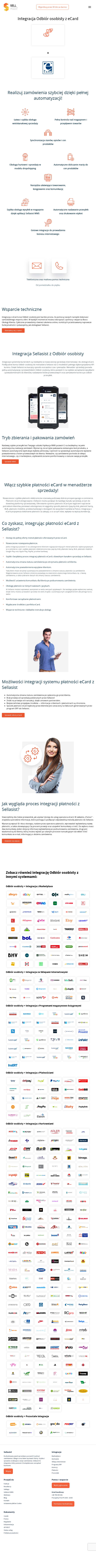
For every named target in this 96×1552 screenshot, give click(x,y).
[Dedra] (41, 1183)
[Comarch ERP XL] (27, 1022)
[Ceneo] (13, 1424)
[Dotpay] (27, 1080)
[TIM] (83, 1338)
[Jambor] (83, 1235)
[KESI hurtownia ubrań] (69, 1244)
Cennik (6, 1516)
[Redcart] (83, 988)
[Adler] (55, 1131)
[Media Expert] (13, 937)
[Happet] (13, 1227)
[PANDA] (41, 1304)
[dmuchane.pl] (83, 1183)
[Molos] (13, 1287)
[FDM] (55, 1209)
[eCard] (13, 1098)
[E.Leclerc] (27, 946)
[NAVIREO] (27, 1013)
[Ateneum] (83, 1140)
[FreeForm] (13, 1218)
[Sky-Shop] (13, 997)
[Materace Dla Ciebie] (83, 1270)
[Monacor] (27, 1287)
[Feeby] (55, 1373)
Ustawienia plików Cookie (13, 1503)
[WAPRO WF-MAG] (13, 1013)
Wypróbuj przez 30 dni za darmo (52, 7)
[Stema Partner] (27, 1338)
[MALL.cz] (83, 929)
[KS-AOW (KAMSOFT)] (13, 1031)
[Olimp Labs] (55, 1296)
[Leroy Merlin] (27, 929)
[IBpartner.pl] (27, 1390)
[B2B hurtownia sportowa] (41, 1149)
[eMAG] (41, 903)
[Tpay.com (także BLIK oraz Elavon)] (13, 1080)
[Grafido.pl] (55, 1424)
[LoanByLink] (13, 1115)
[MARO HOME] (69, 1270)
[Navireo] (69, 1048)
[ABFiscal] (55, 1432)
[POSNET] (69, 1424)
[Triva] (55, 1039)
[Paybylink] (83, 1106)
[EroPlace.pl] (41, 1201)
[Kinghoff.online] (83, 1244)
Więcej (8, 1471)
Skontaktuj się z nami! (13, 330)
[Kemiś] (55, 1244)
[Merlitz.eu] (83, 1278)
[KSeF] (83, 1048)
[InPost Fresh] (55, 903)
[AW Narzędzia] (27, 1149)
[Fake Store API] (41, 1399)
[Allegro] (13, 894)
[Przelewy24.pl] (69, 1080)
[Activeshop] (41, 1131)
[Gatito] (69, 1373)
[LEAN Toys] (83, 1252)
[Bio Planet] (27, 1373)
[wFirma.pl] (41, 1013)
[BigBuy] (69, 1157)
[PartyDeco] (83, 1304)
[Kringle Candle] (27, 1382)
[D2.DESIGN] (83, 1175)
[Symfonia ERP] (41, 1039)
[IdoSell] (69, 980)
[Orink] (83, 1296)
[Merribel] (83, 1399)
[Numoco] (41, 1296)
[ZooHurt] (41, 1364)
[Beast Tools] (13, 1157)
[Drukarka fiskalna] (83, 1424)
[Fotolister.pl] (41, 1424)
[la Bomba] (27, 1252)
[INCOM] (55, 1235)
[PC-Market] (41, 1031)
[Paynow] (83, 1098)
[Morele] (69, 911)
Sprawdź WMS (10, 461)
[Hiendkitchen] (13, 1382)
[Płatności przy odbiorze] (27, 1106)
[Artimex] (55, 1140)
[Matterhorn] (13, 1278)
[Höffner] (55, 946)
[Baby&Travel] (69, 1149)
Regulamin (7, 1522)
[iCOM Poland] (13, 1235)
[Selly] (55, 997)
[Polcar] (41, 1313)
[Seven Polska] (13, 1330)
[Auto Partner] (13, 1149)
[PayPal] (55, 1080)
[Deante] (27, 1183)
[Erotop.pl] (55, 1201)
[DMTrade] (69, 1183)
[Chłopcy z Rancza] (55, 1175)
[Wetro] (55, 1356)
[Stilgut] (41, 1338)
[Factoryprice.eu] (41, 1373)
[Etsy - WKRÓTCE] (69, 920)
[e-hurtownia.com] (41, 1192)
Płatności (55, 1470)
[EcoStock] (69, 1192)
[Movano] (69, 1287)
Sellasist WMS (8, 1492)
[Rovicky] (69, 1321)
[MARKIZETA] (55, 1270)
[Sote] (41, 997)
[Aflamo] (13, 1390)
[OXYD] (27, 1304)
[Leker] (27, 1261)
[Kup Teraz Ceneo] (13, 903)
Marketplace (56, 1456)
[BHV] (13, 955)
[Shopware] (41, 988)
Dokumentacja (9, 1524)
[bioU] (41, 1166)
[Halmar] (83, 1218)
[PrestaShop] (41, 980)
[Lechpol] (13, 1261)
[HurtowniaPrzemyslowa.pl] (83, 1227)
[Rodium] (55, 1321)
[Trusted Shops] (41, 1432)
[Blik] (55, 1089)
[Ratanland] (55, 1390)
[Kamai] (41, 1244)
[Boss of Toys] (83, 1166)
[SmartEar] (41, 1330)
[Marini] (41, 1270)
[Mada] (13, 1270)
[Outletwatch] (13, 1304)
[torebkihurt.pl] (69, 1390)
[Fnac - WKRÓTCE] (13, 963)
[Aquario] (41, 1140)
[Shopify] (69, 988)
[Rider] (41, 1321)
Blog (5, 1498)
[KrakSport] (13, 1252)
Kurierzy (55, 1467)
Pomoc (6, 1519)
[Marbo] (27, 1270)
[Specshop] (13, 1399)
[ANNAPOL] (13, 1140)
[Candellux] (27, 1175)
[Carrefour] (69, 937)
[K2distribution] (27, 1244)
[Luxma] (83, 1261)
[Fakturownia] (69, 1039)
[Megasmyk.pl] (69, 1278)
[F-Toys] (13, 1209)
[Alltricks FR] (27, 955)
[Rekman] (83, 1382)
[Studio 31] (55, 1338)
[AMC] (83, 1131)
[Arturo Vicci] (69, 1140)
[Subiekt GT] (69, 1013)
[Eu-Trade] (69, 1201)
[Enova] (83, 1022)
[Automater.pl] (13, 1432)
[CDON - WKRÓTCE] (41, 963)
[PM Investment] (27, 1313)
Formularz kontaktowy (63, 1504)
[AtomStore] (27, 997)
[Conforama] (55, 937)
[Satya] (83, 1321)
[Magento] (27, 980)
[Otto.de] (69, 903)
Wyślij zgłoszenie (61, 1485)
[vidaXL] (83, 1347)
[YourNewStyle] (13, 1364)
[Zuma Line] (27, 1399)
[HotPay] (41, 1089)
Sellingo (6, 1489)
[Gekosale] (13, 988)
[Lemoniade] (41, 1261)
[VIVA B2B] (13, 1356)
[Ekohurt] (13, 1201)
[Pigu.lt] (55, 911)
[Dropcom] (27, 1192)
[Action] (27, 1131)
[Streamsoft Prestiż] (83, 1031)
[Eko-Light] (83, 1192)
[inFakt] (83, 1039)
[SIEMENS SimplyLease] (13, 1089)
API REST (7, 1527)
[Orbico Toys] (69, 1296)
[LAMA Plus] (41, 1252)
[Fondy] (41, 1098)
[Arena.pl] (41, 894)
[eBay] (27, 894)
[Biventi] (55, 1166)
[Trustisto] (27, 1432)
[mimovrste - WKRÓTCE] (69, 963)
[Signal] (27, 1330)
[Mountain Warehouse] (41, 955)
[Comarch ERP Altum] (69, 1022)
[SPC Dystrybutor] (13, 1338)
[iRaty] (69, 1106)
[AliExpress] (27, 920)
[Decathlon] (27, 911)
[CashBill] (83, 1089)
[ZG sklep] (27, 1364)
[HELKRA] (27, 1227)
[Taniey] (69, 929)
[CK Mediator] (41, 1408)
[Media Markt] (41, 929)
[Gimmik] (55, 1218)
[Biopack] (27, 1166)
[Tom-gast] (27, 1347)
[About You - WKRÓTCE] (55, 963)
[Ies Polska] (27, 1235)
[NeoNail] (27, 1296)
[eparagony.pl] (27, 1048)
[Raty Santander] (83, 1080)
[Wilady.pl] (69, 1356)
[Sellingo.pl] (13, 980)
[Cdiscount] (83, 920)
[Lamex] (55, 1252)
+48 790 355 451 (57, 1495)
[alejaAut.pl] (69, 1364)
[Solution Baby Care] (55, 1330)
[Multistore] (83, 1287)
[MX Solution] (41, 1278)
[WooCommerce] (55, 980)
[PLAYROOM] (13, 1313)
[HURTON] (13, 1408)
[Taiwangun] (69, 1338)
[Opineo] (27, 1424)
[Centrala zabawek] (41, 1175)
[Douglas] (55, 920)
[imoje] (55, 1098)
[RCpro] (69, 1313)
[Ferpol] (55, 1183)
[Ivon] (69, 1235)
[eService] (27, 1098)
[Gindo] (55, 1408)
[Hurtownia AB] (55, 1227)
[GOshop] (69, 997)
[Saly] (27, 988)
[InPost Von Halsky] (55, 955)
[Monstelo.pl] (41, 1287)
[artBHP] (13, 1373)
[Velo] (69, 1347)
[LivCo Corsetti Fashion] (55, 1261)
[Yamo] (83, 1356)
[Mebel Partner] (55, 1278)
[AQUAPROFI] (27, 1408)
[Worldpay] (27, 1089)
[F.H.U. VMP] (27, 1209)
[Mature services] (27, 1278)
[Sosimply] (83, 1330)
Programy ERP (57, 1464)
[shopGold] (55, 988)
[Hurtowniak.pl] (69, 1227)
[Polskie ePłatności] (13, 1106)
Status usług (8, 1530)
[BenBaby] (55, 1157)
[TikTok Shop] (69, 955)
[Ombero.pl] (55, 1382)
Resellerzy (7, 1486)
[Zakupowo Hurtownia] (55, 1399)
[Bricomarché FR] (83, 946)
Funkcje (6, 1484)
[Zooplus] (69, 946)
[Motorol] (55, 1287)
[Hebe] (41, 920)
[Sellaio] (83, 997)
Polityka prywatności (11, 1533)
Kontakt (6, 1501)
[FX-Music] (27, 1218)
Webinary (7, 1495)
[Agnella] (55, 1364)
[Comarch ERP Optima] (13, 1022)
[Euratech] (83, 1201)
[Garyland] (41, 1218)
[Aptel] (27, 1140)
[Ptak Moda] (55, 1313)
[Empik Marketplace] (69, 894)
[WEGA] (41, 1356)
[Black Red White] (13, 920)
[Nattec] (13, 1296)
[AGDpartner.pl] (69, 1131)
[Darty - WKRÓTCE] (27, 963)
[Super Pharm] (13, 946)
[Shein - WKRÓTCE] (83, 955)
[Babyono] (83, 1149)
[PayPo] (41, 1106)
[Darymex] (13, 1183)
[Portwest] (69, 1382)
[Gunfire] (83, 1373)
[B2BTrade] (55, 1149)
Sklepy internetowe (59, 1462)
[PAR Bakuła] (55, 1304)
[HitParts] (41, 1227)
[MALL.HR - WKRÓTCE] (83, 963)
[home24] (55, 929)
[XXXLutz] (41, 946)
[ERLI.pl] (83, 894)
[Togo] (13, 1347)
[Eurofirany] (83, 1390)
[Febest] (69, 1209)
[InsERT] (13, 1065)
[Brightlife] (13, 1175)
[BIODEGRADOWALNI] (13, 1166)
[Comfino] (27, 1115)
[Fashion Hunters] (41, 1209)
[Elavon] (41, 1115)
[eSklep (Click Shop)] (83, 980)
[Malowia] (41, 1382)
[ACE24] (13, 1131)
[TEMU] (13, 929)
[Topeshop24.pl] (41, 1347)
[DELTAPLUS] (69, 1399)
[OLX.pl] (55, 894)
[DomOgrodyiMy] (13, 1192)
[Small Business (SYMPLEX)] (69, 1031)
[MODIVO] (13, 911)
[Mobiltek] (69, 1098)
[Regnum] (13, 1321)
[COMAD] (69, 1175)
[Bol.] (27, 937)
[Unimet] (55, 1347)
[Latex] (69, 1252)
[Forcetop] (83, 1209)
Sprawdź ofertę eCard (13, 715)
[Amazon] (27, 903)
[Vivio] (27, 1356)
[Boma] (69, 1166)
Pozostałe (55, 1473)
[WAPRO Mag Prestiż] (55, 1022)
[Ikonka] (41, 1235)
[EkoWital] (27, 1201)
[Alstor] (83, 1364)
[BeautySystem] (27, 1157)
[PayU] (41, 1080)
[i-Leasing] (55, 1106)
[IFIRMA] (41, 1048)
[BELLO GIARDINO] (41, 1157)
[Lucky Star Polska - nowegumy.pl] (69, 1261)
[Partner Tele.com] (69, 1304)
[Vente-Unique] (83, 937)
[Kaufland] (83, 903)
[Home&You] (41, 911)
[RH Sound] (27, 1321)
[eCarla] (55, 1192)
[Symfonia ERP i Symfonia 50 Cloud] (83, 1013)
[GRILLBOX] (69, 1218)
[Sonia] (69, 1330)
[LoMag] (27, 1031)
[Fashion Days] (41, 937)
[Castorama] (83, 911)
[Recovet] (83, 1313)
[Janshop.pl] (13, 1244)
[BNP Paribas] (69, 1089)
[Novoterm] (41, 1390)
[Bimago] (83, 1157)
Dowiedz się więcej (12, 841)
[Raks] (55, 1031)
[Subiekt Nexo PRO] (55, 1013)
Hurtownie (55, 1459)
